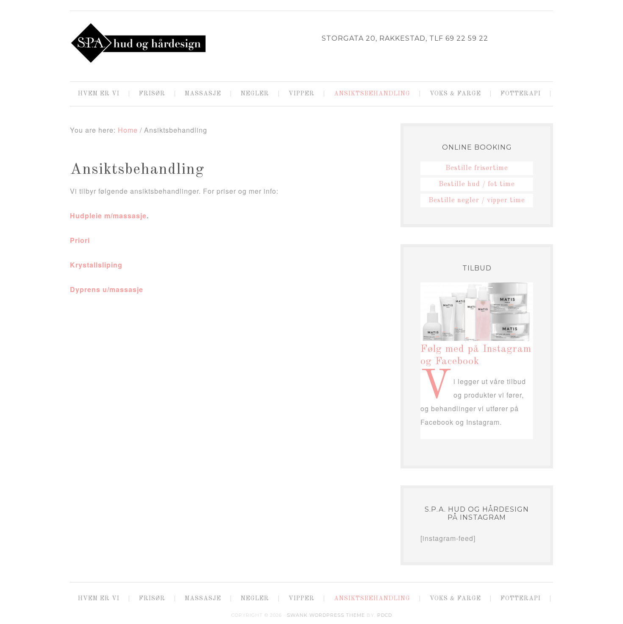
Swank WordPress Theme (326, 615)
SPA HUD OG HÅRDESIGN (138, 43)
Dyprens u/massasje (106, 289)
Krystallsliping (96, 265)
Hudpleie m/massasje (108, 215)
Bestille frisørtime (476, 168)
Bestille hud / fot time (477, 184)
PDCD (384, 615)
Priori (80, 240)
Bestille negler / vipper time (476, 200)
